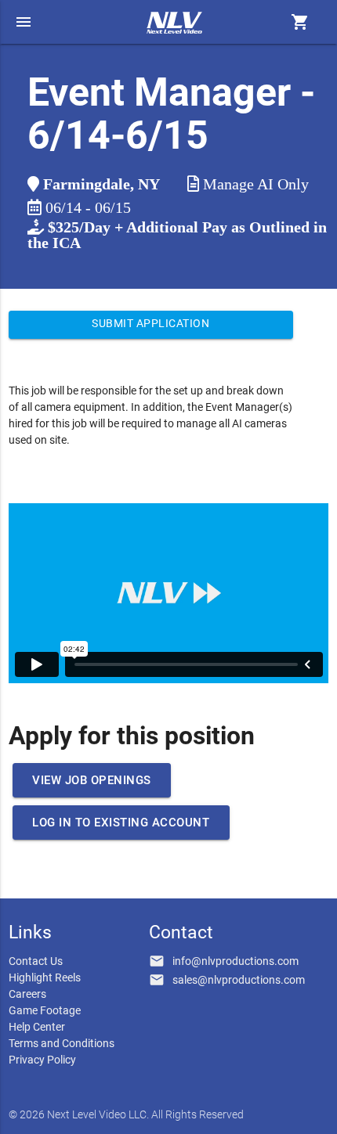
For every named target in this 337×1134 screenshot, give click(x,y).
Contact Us (36, 961)
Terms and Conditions (61, 1043)
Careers (27, 994)
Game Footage (45, 1010)
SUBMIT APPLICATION (150, 323)
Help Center (37, 1027)
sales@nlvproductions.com (238, 980)
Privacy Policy (42, 1059)
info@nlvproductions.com (235, 961)
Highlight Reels (45, 977)
